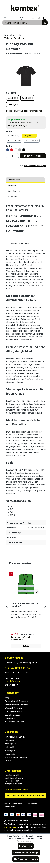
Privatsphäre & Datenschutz (18, 701)
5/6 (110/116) (13, 135)
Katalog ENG (11, 743)
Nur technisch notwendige (25, 852)
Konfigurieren (25, 846)
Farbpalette (10, 754)
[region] (26, 75)
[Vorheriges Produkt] (7, 606)
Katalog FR (10, 750)
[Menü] (5, 18)
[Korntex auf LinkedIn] (16, 685)
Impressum (10, 718)
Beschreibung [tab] (13, 179)
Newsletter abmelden (14, 721)
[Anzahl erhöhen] (16, 155)
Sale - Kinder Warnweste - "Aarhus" (25, 604)
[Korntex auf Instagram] (10, 685)
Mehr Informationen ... (25, 841)
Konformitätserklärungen (16, 757)
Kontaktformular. (12, 681)
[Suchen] (45, 22)
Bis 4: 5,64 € (13, 98)
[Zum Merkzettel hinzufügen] (36, 591)
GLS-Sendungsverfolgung (17, 789)
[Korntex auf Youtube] (14, 685)
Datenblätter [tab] (13, 196)
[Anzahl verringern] (8, 155)
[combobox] (22, 22)
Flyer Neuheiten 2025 (15, 737)
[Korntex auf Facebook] (6, 685)
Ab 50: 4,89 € (13, 105)
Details (26, 646)
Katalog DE (10, 740)
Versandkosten (11, 827)
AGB (7, 698)
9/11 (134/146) (14, 140)
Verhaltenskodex (12, 715)
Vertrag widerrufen (13, 711)
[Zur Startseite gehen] (25, 8)
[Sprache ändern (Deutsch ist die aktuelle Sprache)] (21, 18)
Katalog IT (9, 747)
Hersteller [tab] (12, 185)
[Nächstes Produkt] (45, 606)
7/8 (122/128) (29, 135)
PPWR (8, 760)
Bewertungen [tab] (13, 191)
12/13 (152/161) (31, 140)
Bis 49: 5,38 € (27, 98)
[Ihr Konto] (39, 18)
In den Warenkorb (32, 156)
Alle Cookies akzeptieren (26, 859)
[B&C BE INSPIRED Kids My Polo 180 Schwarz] (26, 75)
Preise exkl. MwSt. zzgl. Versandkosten (24, 111)
